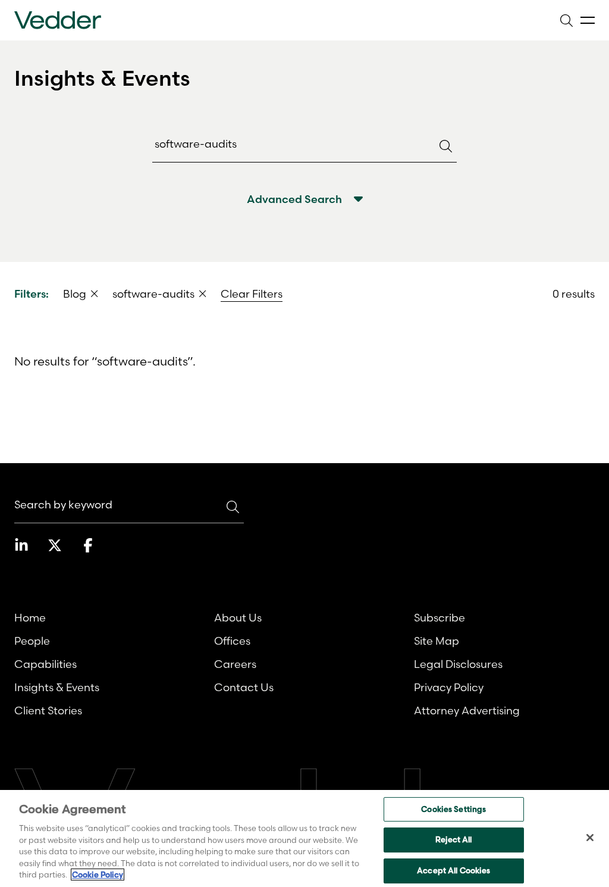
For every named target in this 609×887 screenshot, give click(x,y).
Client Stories (48, 710)
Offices (232, 641)
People (32, 641)
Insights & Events (56, 687)
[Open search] (566, 20)
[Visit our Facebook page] (88, 545)
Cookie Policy (97, 874)
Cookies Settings (453, 809)
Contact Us (244, 687)
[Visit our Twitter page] (55, 545)
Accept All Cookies (453, 870)
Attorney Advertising (467, 710)
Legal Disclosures (458, 664)
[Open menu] (587, 20)
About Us (238, 617)
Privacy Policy (449, 687)
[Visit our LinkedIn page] (21, 545)
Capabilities (45, 664)
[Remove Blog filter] (94, 293)
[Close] (590, 837)
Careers (235, 664)
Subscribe (439, 617)
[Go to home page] (57, 20)
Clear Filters (251, 294)
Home (30, 617)
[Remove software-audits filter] (202, 293)
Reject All (453, 839)
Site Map (436, 641)
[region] (304, 838)
